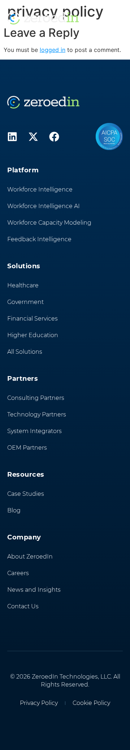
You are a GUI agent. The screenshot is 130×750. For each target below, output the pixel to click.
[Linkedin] (12, 137)
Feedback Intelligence (39, 239)
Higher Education (32, 335)
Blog (14, 510)
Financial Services (32, 318)
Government (25, 302)
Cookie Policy (91, 703)
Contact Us (23, 606)
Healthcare (23, 285)
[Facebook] (54, 137)
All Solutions (24, 351)
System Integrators (34, 431)
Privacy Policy (39, 703)
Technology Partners (36, 414)
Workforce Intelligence (40, 189)
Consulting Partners (35, 397)
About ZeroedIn (30, 556)
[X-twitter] (33, 137)
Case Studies (25, 493)
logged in (52, 49)
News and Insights (34, 589)
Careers (18, 573)
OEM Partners (27, 447)
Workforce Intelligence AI (43, 206)
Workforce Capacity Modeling (49, 222)
